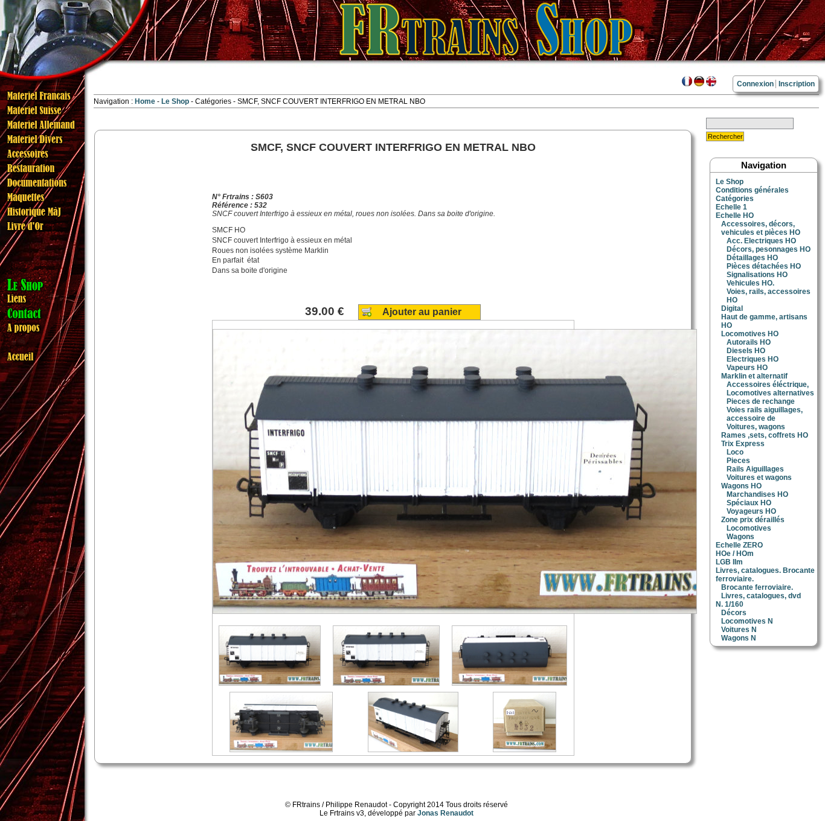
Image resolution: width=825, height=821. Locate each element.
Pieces (738, 460)
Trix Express (743, 443)
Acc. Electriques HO (761, 241)
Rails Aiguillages (755, 469)
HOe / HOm (735, 553)
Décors (733, 613)
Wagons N (738, 638)
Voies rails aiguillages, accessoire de (765, 414)
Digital (732, 308)
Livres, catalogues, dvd (761, 596)
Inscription (796, 84)
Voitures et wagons (759, 477)
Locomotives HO (749, 334)
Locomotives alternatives (770, 393)
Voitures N (739, 629)
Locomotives (749, 528)
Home (145, 101)
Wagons (740, 536)
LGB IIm (729, 562)
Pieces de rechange (761, 401)
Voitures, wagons (756, 427)
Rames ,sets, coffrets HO (764, 435)
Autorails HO (749, 342)
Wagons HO (741, 486)
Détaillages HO (752, 258)
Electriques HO (752, 359)
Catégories (735, 198)
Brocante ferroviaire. (757, 587)
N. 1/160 (729, 604)
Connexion (755, 84)
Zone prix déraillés (753, 520)
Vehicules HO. (750, 283)
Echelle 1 (731, 207)
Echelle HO (735, 215)
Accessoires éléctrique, (768, 384)
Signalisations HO (757, 274)
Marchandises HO (757, 494)
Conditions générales (752, 190)
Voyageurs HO (751, 511)
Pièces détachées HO (764, 266)
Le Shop (175, 101)
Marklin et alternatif (754, 376)
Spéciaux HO (749, 503)
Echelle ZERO (739, 545)
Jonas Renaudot (445, 813)
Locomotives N (747, 621)
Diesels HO (746, 351)
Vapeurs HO (747, 367)
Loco (735, 452)
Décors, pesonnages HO (769, 249)
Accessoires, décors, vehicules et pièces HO (760, 228)
